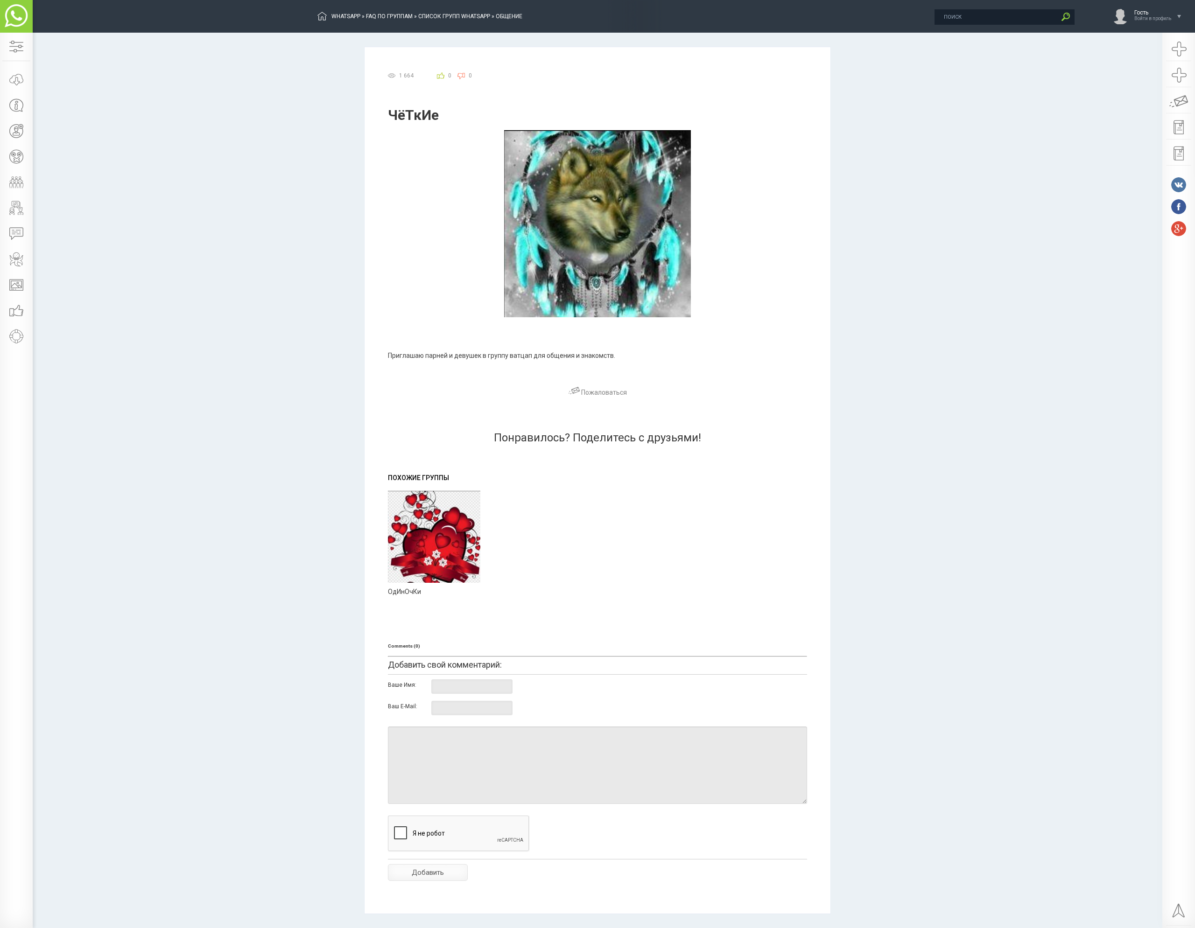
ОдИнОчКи (404, 591)
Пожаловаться (603, 392)
